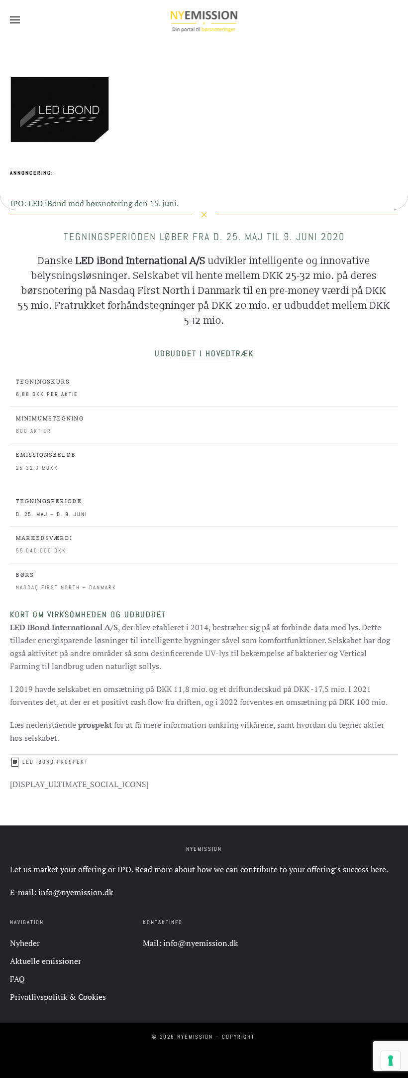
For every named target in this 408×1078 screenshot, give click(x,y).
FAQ (17, 978)
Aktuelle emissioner (45, 960)
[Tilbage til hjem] (204, 20)
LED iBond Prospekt (55, 761)
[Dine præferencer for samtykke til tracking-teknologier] (390, 1060)
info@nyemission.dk (75, 892)
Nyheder (25, 943)
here (378, 869)
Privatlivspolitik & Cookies (58, 996)
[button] (15, 20)
